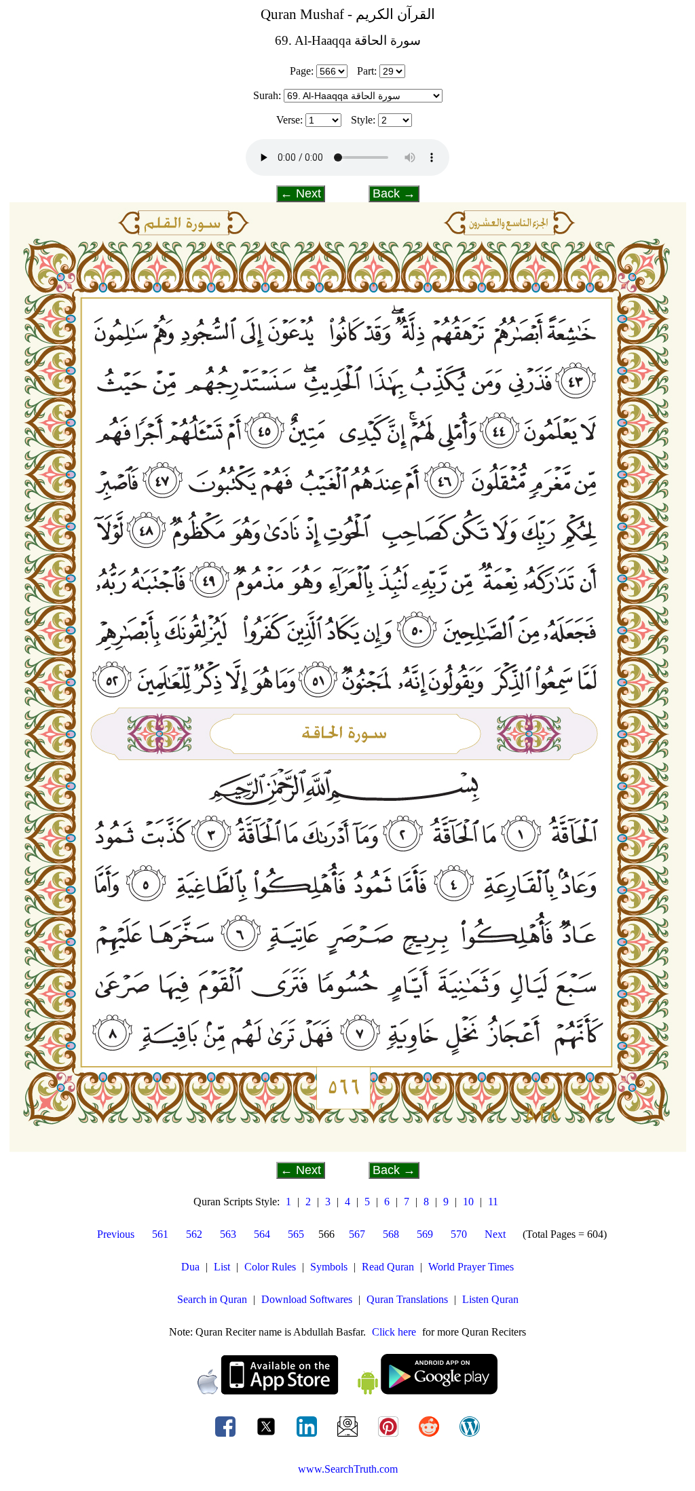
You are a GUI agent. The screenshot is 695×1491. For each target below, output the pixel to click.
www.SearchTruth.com (348, 1469)
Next (495, 1234)
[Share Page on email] (349, 1436)
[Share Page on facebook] (226, 1436)
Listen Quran (490, 1299)
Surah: (267, 95)
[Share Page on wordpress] (470, 1436)
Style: (363, 120)
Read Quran (388, 1266)
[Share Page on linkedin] (308, 1436)
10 (468, 1201)
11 (493, 1201)
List (222, 1266)
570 (459, 1234)
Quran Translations (407, 1299)
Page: (302, 71)
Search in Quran (212, 1299)
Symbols (329, 1266)
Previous (115, 1234)
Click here (394, 1332)
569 (425, 1234)
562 (194, 1234)
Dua (190, 1266)
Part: (367, 71)
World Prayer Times (471, 1266)
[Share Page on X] (267, 1436)
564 (262, 1234)
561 (160, 1234)
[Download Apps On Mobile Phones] (347, 1391)
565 (296, 1234)
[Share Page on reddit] (430, 1436)
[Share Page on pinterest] (389, 1436)
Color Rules (270, 1266)
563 (228, 1234)
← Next (300, 193)
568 (391, 1234)
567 (357, 1234)
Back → (394, 193)
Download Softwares (306, 1299)
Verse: (289, 120)
